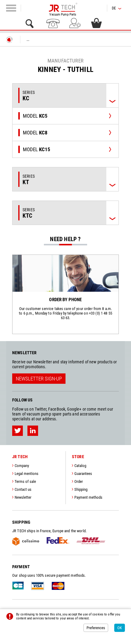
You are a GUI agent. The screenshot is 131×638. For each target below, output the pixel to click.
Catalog (80, 465)
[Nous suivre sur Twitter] (17, 431)
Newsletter (23, 497)
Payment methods (88, 497)
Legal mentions (26, 473)
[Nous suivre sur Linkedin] (32, 431)
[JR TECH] (9, 39)
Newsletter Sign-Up (39, 379)
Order (78, 481)
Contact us (23, 489)
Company (22, 465)
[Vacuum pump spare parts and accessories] (62, 7)
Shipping (80, 489)
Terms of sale (25, 481)
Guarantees (83, 473)
